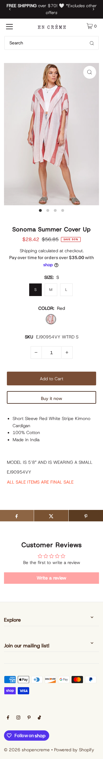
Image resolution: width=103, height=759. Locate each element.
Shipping (28, 251)
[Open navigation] (9, 26)
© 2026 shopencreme (27, 750)
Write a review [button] (51, 578)
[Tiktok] (39, 718)
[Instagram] (18, 718)
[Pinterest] (29, 718)
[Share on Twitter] (51, 515)
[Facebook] (8, 718)
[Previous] (10, 9)
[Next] (93, 9)
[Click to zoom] (89, 72)
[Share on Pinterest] (86, 515)
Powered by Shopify (74, 750)
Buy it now (51, 398)
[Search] (92, 43)
